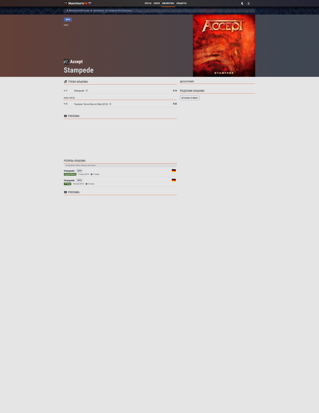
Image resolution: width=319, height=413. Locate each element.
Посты (148, 3)
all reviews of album (189, 98)
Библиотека (168, 3)
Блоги (157, 3)
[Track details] (87, 91)
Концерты (181, 3)
